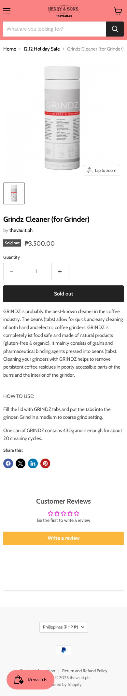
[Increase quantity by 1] (60, 271)
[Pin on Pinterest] (45, 463)
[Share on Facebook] (8, 463)
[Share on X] (20, 463)
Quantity (11, 257)
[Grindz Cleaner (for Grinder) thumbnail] (14, 193)
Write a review (64, 538)
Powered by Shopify (64, 684)
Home (9, 49)
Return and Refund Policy (84, 670)
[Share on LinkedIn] (33, 463)
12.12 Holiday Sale (41, 49)
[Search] (115, 29)
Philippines (60, 626)
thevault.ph (21, 230)
